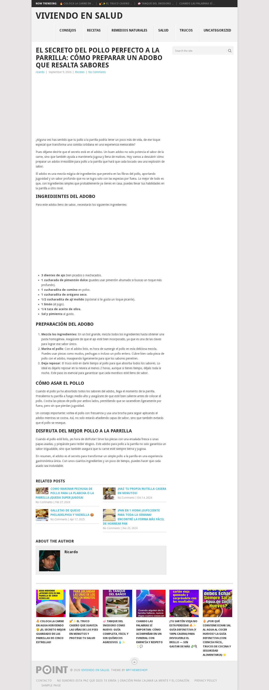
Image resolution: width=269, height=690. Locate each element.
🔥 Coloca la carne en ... (77, 3)
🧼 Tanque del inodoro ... (156, 3)
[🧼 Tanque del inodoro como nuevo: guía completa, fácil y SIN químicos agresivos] (117, 603)
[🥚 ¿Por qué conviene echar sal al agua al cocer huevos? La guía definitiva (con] (217, 603)
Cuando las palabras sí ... (197, 3)
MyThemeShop (136, 670)
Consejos (67, 30)
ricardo (40, 72)
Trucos (186, 30)
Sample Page (51, 685)
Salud (163, 30)
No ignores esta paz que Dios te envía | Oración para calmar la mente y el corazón (123, 680)
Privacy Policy (205, 680)
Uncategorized (217, 30)
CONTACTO (44, 680)
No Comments (97, 72)
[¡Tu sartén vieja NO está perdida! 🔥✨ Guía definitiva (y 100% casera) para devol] (184, 603)
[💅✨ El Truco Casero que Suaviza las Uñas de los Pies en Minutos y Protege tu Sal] (84, 603)
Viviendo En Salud (79, 15)
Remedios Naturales (129, 30)
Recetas (94, 30)
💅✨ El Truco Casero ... (115, 3)
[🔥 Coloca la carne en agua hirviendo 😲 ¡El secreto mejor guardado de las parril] (51, 603)
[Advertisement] (101, 105)
